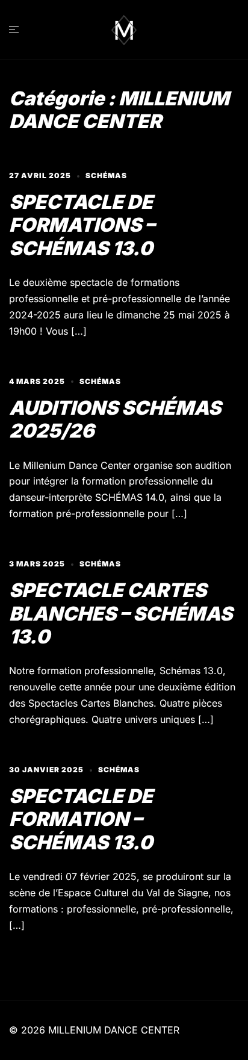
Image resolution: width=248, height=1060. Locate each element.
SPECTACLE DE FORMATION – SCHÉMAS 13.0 (81, 819)
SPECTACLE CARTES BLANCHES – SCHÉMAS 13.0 (120, 613)
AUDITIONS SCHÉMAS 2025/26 (115, 419)
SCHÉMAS (106, 175)
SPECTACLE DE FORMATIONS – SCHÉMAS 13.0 (82, 225)
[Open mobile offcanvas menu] (14, 30)
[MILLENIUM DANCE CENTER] (124, 29)
